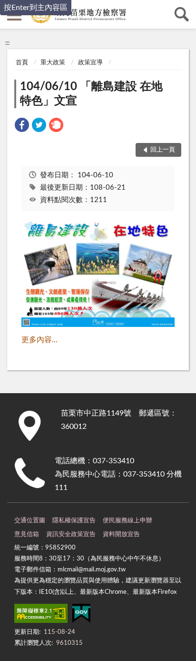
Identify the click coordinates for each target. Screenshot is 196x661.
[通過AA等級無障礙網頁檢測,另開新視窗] (41, 615)
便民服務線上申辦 (127, 521)
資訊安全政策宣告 (71, 534)
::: (7, 43)
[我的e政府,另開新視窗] (81, 615)
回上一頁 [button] (162, 150)
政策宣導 (90, 63)
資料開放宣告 (121, 534)
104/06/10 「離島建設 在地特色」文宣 (91, 94)
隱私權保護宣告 (74, 521)
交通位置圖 (29, 521)
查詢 (181, 14)
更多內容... (39, 340)
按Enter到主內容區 (36, 7)
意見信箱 (26, 534)
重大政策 (52, 63)
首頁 (22, 63)
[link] (22, 126)
